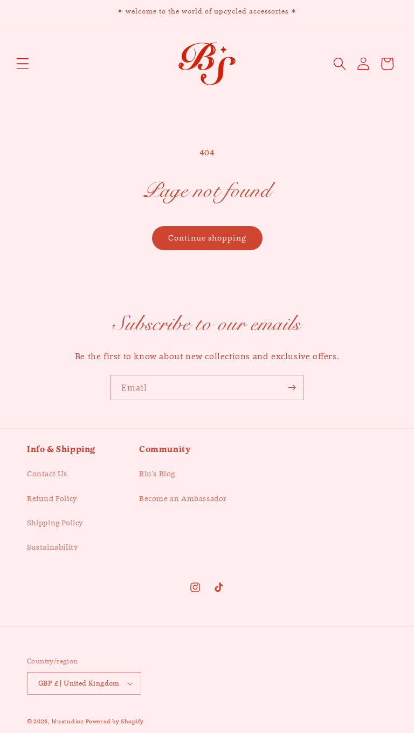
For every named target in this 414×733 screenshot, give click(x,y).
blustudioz (68, 721)
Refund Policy (52, 498)
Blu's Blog (157, 473)
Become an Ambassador (183, 498)
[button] (22, 64)
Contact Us (47, 473)
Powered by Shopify (115, 721)
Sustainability (52, 547)
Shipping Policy (55, 523)
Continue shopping (207, 237)
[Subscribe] (291, 387)
